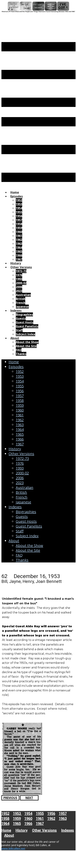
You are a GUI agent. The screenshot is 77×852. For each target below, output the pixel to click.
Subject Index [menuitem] (25, 334)
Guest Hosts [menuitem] (24, 322)
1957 (20, 395)
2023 (20, 482)
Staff (19, 531)
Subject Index (27, 535)
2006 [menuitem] (19, 287)
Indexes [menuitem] (15, 310)
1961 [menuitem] (19, 236)
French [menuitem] (20, 303)
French (21, 497)
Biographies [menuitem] (24, 314)
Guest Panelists (29, 526)
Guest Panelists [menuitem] (27, 326)
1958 (20, 400)
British (21, 492)
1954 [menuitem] (19, 208)
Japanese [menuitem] (22, 307)
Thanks (22, 560)
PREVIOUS (10, 798)
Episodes (16, 366)
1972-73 (22, 458)
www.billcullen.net (13, 848)
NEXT (29, 798)
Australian (24, 487)
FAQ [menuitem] (18, 350)
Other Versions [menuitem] (21, 267)
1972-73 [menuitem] (21, 271)
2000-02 (22, 473)
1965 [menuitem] (19, 251)
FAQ (19, 555)
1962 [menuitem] (19, 240)
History (15, 448)
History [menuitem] (15, 263)
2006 (20, 477)
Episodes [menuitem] (16, 196)
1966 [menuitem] (19, 255)
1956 (20, 390)
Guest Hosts (26, 521)
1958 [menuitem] (19, 224)
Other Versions (21, 453)
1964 (20, 429)
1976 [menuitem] (19, 275)
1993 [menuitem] (19, 279)
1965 (20, 434)
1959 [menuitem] (19, 228)
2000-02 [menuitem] (21, 283)
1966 (20, 439)
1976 (20, 463)
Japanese (23, 502)
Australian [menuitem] (23, 295)
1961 (20, 415)
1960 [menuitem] (19, 232)
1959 (20, 405)
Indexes (15, 506)
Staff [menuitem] (19, 330)
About (14, 540)
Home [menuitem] (14, 192)
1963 (20, 424)
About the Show (29, 545)
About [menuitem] (14, 338)
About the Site (28, 550)
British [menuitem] (20, 299)
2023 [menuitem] (19, 291)
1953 (20, 376)
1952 (20, 371)
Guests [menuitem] (21, 318)
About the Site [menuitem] (26, 346)
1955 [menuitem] (19, 212)
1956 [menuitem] (19, 216)
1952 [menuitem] (19, 200)
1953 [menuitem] (19, 204)
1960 (20, 410)
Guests (22, 516)
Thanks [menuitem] (21, 354)
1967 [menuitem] (19, 259)
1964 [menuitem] (19, 247)
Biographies (26, 511)
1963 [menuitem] (19, 244)
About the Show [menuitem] (27, 342)
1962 (20, 419)
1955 (20, 386)
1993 (20, 468)
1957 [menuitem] (19, 220)
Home (14, 361)
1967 (20, 444)
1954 (20, 381)
